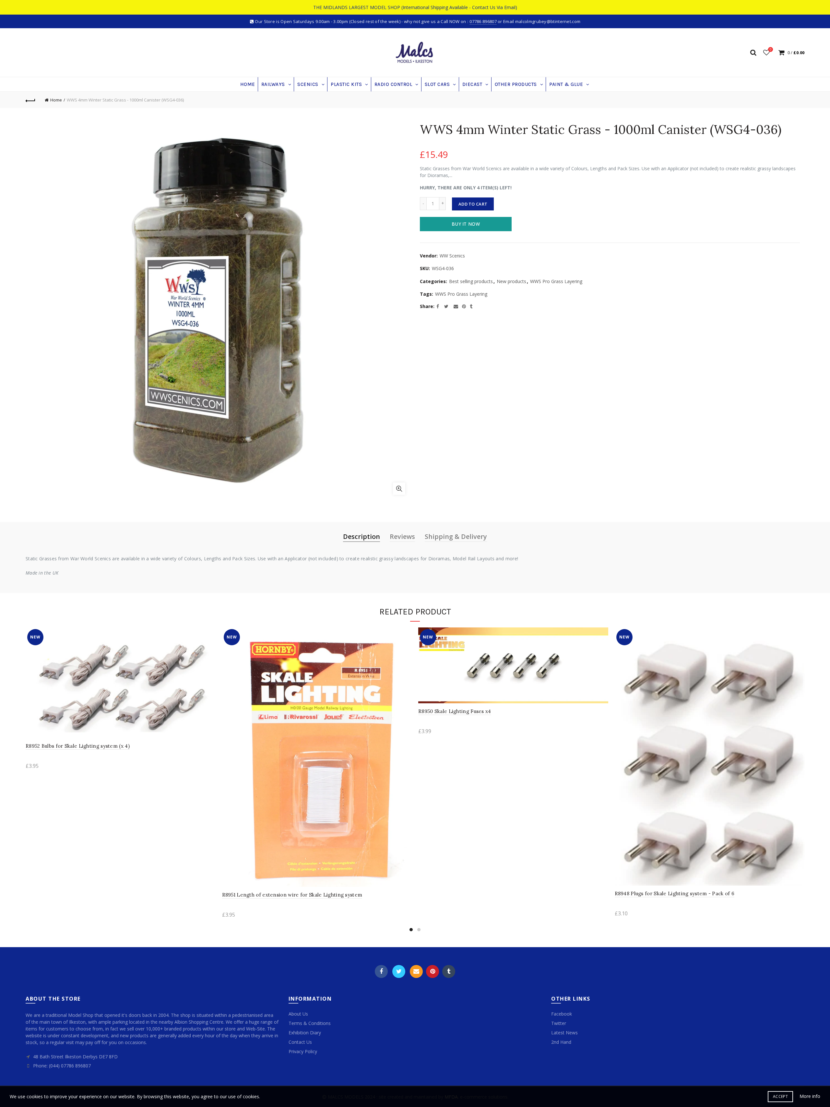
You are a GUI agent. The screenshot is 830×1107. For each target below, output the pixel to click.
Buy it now (466, 224)
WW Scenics (452, 256)
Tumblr (448, 971)
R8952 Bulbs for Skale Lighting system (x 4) (78, 746)
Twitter (398, 971)
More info (810, 1096)
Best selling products (471, 281)
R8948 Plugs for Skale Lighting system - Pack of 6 (675, 893)
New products (511, 281)
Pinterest (432, 971)
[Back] (30, 99)
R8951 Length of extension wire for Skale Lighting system (292, 895)
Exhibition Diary (305, 1033)
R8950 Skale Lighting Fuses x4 (454, 711)
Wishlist (770, 50)
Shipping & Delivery (456, 536)
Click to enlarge (399, 488)
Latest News (564, 1033)
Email (416, 971)
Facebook (381, 971)
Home (56, 100)
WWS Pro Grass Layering (556, 281)
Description (361, 536)
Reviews (402, 536)
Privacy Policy (303, 1051)
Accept (780, 1096)
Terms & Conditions (310, 1023)
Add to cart (472, 204)
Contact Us (300, 1042)
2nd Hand (561, 1042)
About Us (298, 1014)
